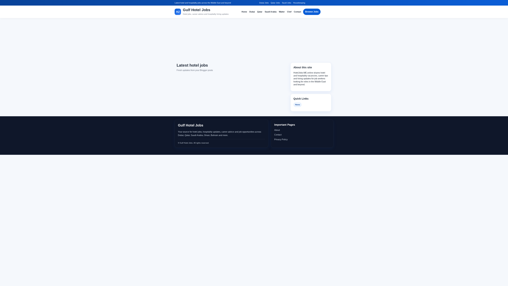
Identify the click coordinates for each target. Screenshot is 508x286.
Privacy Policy (281, 139)
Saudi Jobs (286, 3)
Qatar (259, 12)
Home (244, 12)
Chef (289, 12)
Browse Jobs (311, 12)
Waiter (282, 12)
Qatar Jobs (275, 3)
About (277, 130)
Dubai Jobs (264, 3)
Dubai (252, 12)
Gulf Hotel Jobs (196, 10)
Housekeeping (299, 3)
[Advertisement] (254, 40)
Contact (297, 12)
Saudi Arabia (270, 12)
